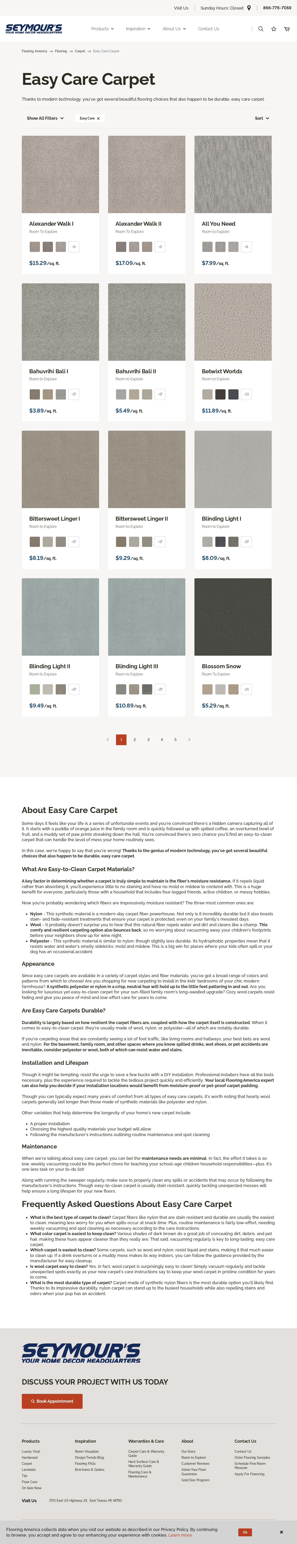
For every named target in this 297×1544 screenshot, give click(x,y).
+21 (246, 689)
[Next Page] (189, 739)
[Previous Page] (107, 739)
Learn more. (180, 1535)
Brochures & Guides (89, 1469)
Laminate (29, 1469)
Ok (245, 1532)
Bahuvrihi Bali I (48, 371)
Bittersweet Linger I (54, 519)
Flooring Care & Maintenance (140, 1474)
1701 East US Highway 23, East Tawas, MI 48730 (85, 1500)
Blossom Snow (221, 666)
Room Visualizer (87, 1451)
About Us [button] (172, 28)
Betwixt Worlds (222, 371)
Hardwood (30, 1457)
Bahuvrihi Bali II (136, 371)
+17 (74, 394)
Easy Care (87, 118)
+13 (246, 394)
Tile (24, 1476)
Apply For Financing (249, 1474)
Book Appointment (55, 1401)
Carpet (80, 51)
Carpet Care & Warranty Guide (146, 1454)
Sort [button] (259, 118)
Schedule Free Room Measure (250, 1466)
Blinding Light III (137, 666)
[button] (260, 28)
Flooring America (34, 51)
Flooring (61, 51)
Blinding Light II (49, 666)
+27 (246, 542)
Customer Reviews (195, 1463)
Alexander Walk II (138, 224)
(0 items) (287, 29)
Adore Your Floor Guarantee (193, 1472)
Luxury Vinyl (31, 1451)
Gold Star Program (195, 1480)
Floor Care (29, 1482)
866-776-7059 (277, 7)
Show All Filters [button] (42, 118)
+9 (73, 247)
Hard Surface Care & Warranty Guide (143, 1464)
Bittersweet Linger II (142, 519)
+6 (246, 247)
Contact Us (208, 28)
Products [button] (100, 28)
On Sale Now (31, 1488)
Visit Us (181, 8)
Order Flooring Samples (252, 1457)
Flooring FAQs (85, 1463)
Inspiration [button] (135, 28)
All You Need (218, 224)
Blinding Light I (221, 519)
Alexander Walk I (51, 224)
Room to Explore (193, 1457)
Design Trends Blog (89, 1457)
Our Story (188, 1451)
